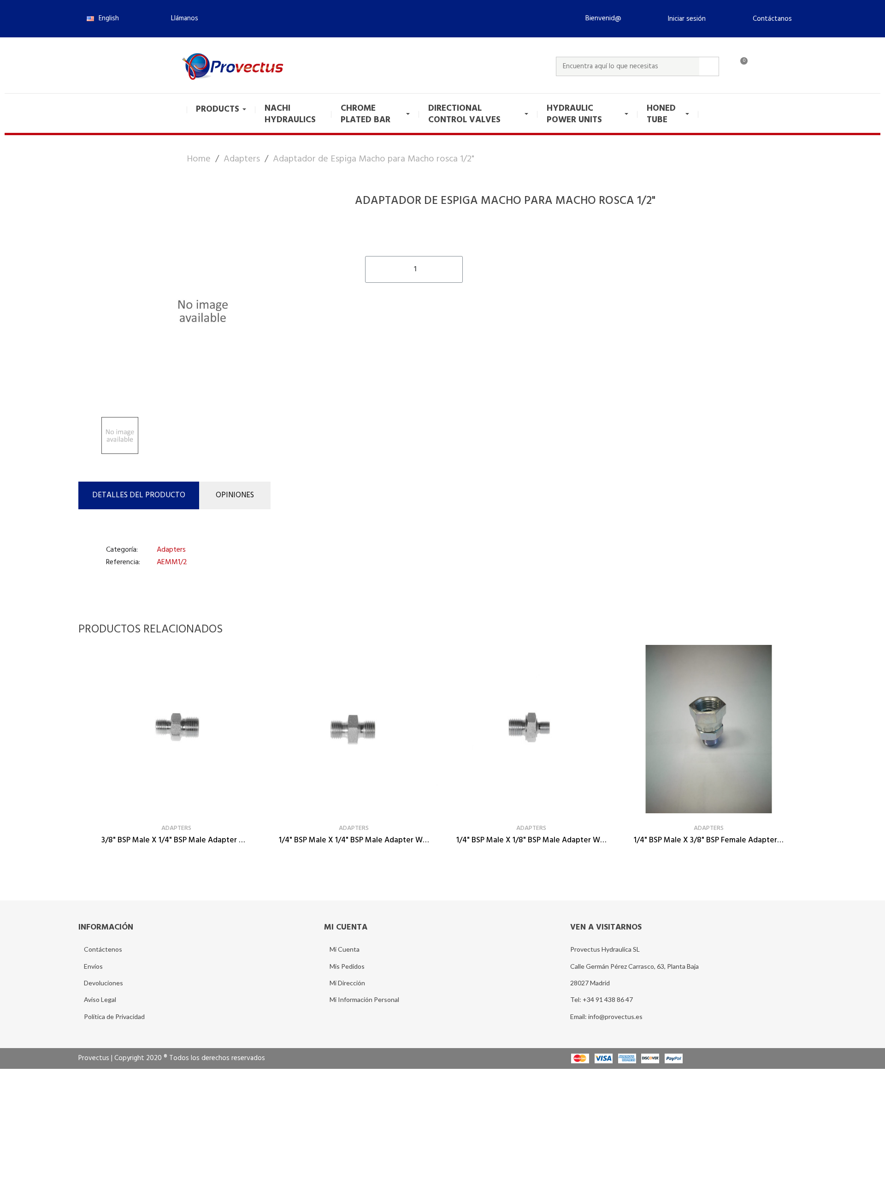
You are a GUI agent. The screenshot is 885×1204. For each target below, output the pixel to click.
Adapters (171, 550)
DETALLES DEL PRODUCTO (138, 495)
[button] (180, 18)
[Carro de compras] (740, 66)
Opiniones (235, 495)
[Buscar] (709, 66)
